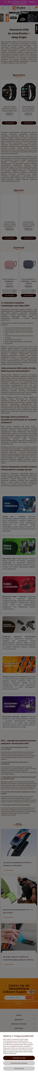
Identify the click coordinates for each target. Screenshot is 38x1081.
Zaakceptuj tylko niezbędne (19, 1063)
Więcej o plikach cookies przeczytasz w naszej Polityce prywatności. (18, 1052)
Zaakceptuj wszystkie (19, 1058)
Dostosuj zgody (19, 1068)
